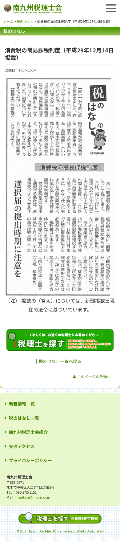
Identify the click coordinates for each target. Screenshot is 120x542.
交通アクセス (21, 446)
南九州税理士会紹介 (28, 432)
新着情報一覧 (22, 404)
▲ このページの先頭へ (91, 376)
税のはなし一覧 (24, 418)
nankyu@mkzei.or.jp (33, 497)
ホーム (8, 21)
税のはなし (25, 21)
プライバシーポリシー (30, 460)
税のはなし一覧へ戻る (60, 361)
